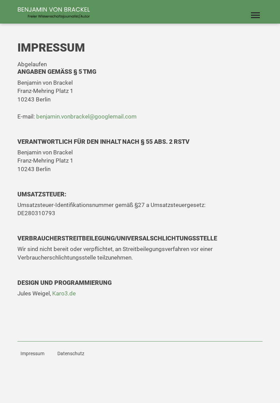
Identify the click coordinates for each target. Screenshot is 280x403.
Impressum (32, 353)
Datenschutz (70, 353)
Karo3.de (64, 293)
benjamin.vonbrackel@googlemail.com (86, 116)
